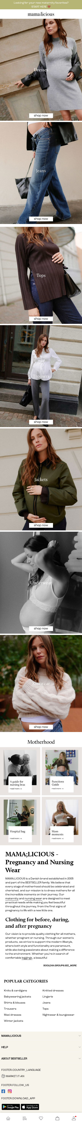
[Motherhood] (41, 740)
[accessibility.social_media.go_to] (3, 1092)
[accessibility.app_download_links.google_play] (10, 1110)
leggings (27, 957)
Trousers (10, 1008)
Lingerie (48, 996)
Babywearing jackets (17, 996)
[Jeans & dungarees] (41, 173)
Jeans (47, 1002)
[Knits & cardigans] (41, 683)
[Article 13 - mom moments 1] (62, 823)
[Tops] (41, 275)
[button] (41, 1076)
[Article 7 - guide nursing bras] (20, 771)
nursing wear (33, 898)
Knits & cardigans (15, 990)
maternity (11, 898)
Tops (46, 1008)
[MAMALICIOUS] (41, 15)
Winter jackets (13, 1020)
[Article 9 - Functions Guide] (62, 771)
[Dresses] (41, 70)
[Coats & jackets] (41, 479)
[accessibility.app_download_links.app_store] (29, 1110)
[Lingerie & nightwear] (41, 583)
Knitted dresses (53, 990)
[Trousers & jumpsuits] (41, 376)
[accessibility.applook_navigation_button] (8, 1119)
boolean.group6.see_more (60, 965)
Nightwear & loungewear (58, 1014)
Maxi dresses (12, 1014)
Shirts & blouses (14, 1002)
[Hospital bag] (20, 823)
